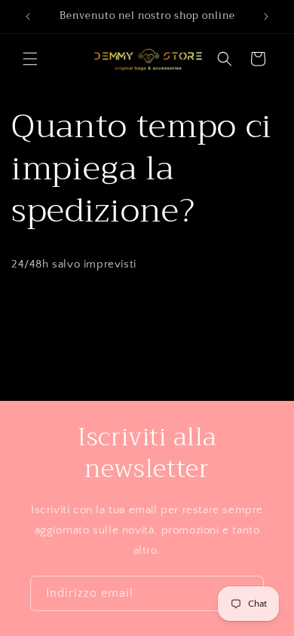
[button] (30, 58)
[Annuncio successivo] (266, 16)
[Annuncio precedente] (27, 16)
